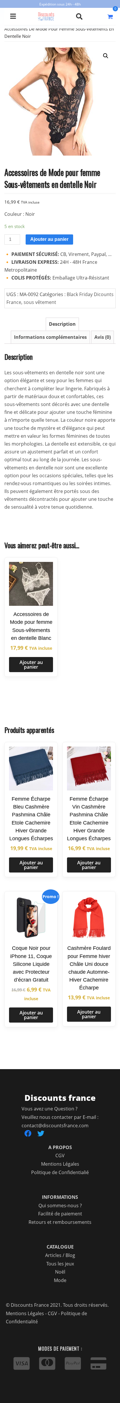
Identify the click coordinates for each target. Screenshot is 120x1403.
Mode (60, 1280)
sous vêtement (40, 302)
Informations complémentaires (50, 337)
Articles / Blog (60, 1255)
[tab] (62, 324)
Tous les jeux (60, 1263)
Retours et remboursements (60, 1222)
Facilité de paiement (60, 1213)
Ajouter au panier (49, 239)
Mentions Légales (60, 1164)
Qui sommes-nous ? (60, 1205)
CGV (60, 1155)
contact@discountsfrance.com (55, 1125)
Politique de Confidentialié (60, 1172)
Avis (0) (102, 337)
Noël (60, 1272)
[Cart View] (110, 16)
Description (62, 324)
